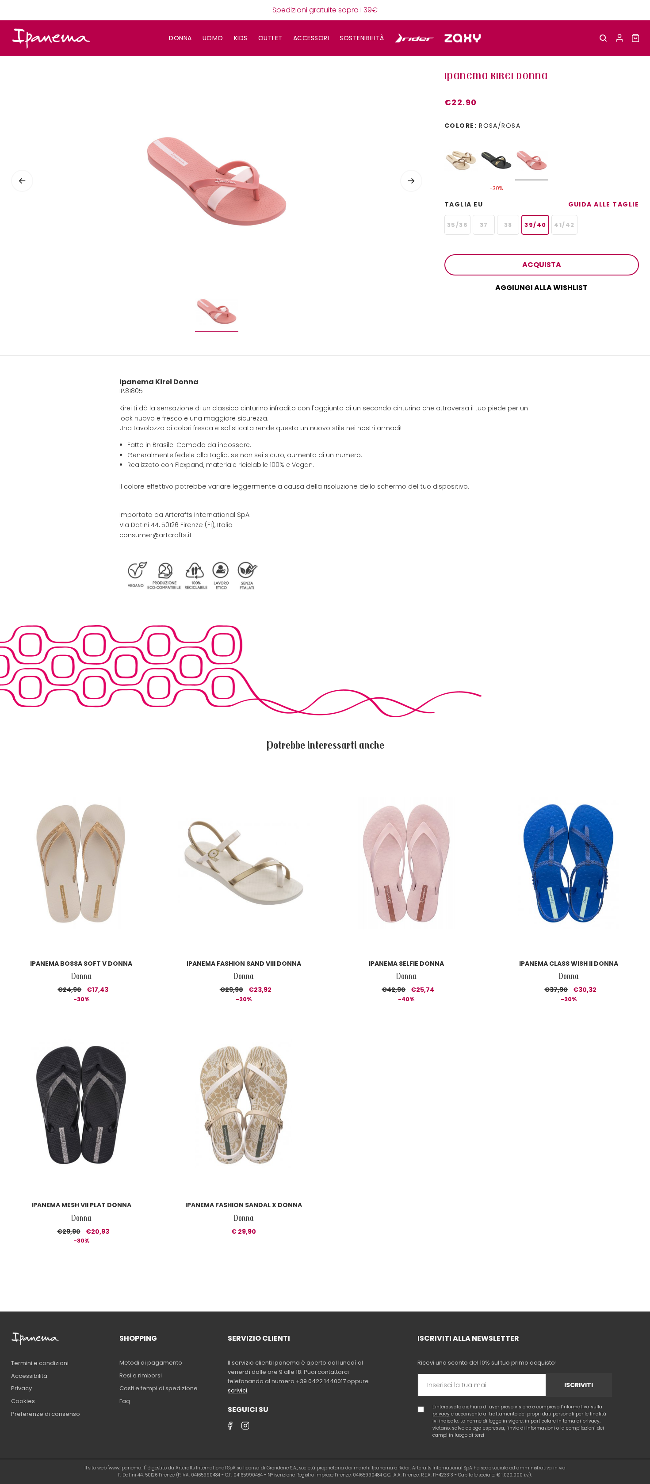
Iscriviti (578, 1385)
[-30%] (496, 156)
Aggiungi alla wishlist (541, 288)
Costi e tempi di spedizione (158, 1388)
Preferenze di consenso (45, 1414)
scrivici (237, 1390)
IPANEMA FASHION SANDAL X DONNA (243, 1205)
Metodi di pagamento (150, 1362)
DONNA (180, 38)
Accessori (311, 38)
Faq (124, 1401)
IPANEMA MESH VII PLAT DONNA (81, 1205)
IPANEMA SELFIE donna (406, 963)
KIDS (241, 38)
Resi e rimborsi (140, 1375)
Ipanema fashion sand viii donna (244, 963)
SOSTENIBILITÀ (362, 38)
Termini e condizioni (40, 1363)
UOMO (213, 38)
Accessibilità (29, 1376)
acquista (541, 265)
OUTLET (270, 38)
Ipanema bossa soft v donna (81, 963)
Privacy (21, 1388)
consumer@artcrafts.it (155, 535)
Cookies (23, 1401)
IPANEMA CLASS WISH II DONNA (568, 963)
